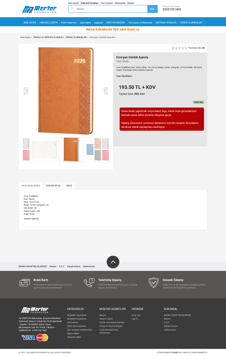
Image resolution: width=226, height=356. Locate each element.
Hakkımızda (88, 266)
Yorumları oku (196, 48)
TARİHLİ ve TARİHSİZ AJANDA (48, 37)
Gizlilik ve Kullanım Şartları (112, 322)
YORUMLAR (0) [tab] (53, 185)
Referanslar (120, 3)
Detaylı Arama (73, 266)
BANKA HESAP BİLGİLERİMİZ (33, 266)
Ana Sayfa (25, 37)
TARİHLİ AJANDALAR (76, 37)
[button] (106, 90)
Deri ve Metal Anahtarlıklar (79, 330)
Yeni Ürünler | (107, 3)
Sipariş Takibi (106, 319)
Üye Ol (135, 319)
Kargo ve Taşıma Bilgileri (111, 326)
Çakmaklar (72, 322)
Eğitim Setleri (73, 333)
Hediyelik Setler (74, 337)
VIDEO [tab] (69, 185)
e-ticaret (174, 353)
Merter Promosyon (40, 353)
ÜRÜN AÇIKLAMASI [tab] (30, 185)
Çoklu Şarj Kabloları (76, 326)
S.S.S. (62, 266)
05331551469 (172, 9)
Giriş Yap (136, 315)
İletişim (130, 3)
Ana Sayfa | (73, 3)
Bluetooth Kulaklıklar (76, 319)
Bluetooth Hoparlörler (77, 315)
